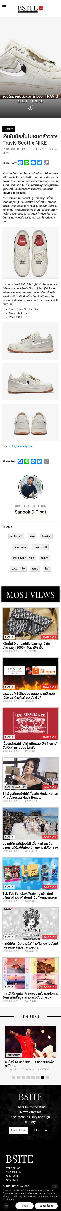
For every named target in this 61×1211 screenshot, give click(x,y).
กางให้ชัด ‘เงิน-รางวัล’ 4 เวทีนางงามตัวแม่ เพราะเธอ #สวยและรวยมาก (30, 945)
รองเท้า (44, 557)
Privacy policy (13, 1172)
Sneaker (46, 536)
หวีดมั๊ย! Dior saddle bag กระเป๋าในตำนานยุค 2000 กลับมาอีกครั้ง (26, 645)
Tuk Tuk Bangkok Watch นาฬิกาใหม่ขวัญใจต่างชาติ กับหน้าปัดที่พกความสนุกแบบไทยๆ (29, 897)
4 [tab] (28, 1077)
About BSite (12, 1176)
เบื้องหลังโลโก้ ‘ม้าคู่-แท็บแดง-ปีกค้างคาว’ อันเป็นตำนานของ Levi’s (29, 745)
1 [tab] (13, 1077)
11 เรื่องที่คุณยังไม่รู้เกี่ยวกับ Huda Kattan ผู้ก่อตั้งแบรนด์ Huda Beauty (30, 795)
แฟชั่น (35, 568)
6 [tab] (38, 1077)
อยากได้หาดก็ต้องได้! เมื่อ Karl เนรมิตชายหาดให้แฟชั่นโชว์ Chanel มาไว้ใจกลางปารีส (30, 847)
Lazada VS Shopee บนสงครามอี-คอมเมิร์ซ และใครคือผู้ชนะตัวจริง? (28, 695)
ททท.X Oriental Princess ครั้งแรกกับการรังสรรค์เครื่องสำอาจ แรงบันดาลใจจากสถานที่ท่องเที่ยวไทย (30, 997)
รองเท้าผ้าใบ (18, 568)
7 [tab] (42, 1077)
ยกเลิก (24, 1206)
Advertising (12, 1180)
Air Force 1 (16, 536)
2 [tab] (18, 1077)
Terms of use (13, 1168)
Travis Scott (40, 547)
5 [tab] (33, 1077)
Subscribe (40, 1130)
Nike (32, 536)
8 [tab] (47, 1077)
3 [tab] (23, 1077)
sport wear (20, 547)
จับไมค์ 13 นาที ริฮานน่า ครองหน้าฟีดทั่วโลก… (29, 1064)
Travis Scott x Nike (23, 557)
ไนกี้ (47, 568)
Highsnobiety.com (22, 446)
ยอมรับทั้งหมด (46, 1206)
